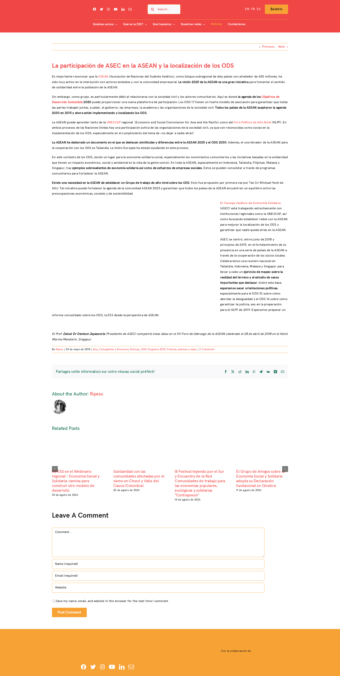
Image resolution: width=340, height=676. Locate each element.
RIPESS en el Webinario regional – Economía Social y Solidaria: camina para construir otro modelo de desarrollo (76, 481)
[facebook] (94, 9)
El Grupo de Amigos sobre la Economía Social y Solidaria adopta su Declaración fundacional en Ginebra (260, 478)
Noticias (135, 349)
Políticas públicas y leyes (182, 349)
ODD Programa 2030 (153, 349)
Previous (268, 47)
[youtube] (115, 9)
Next (281, 47)
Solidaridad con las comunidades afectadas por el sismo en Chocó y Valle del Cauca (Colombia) (138, 478)
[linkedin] (123, 9)
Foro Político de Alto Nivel (252, 122)
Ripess (59, 349)
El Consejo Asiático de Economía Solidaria (250, 203)
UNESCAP (114, 122)
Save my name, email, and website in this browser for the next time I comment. (112, 601)
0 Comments (206, 349)
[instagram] (108, 9)
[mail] (130, 9)
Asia (95, 349)
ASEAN (103, 76)
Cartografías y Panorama (114, 349)
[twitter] (101, 9)
